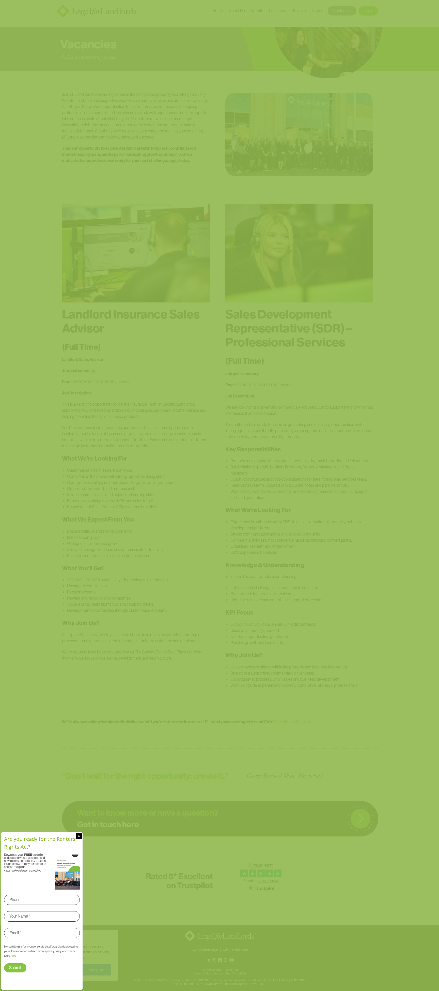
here (13, 955)
